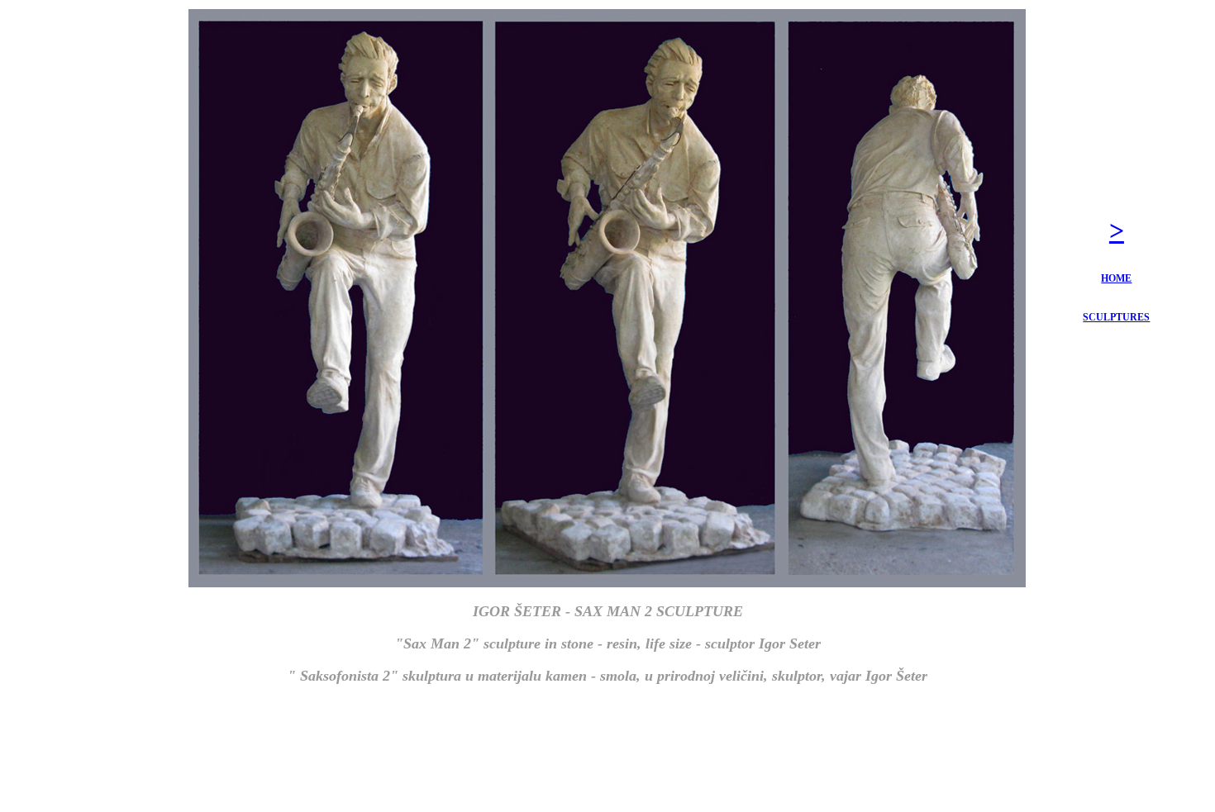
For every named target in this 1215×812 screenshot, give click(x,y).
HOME (1116, 278)
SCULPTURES (1116, 317)
